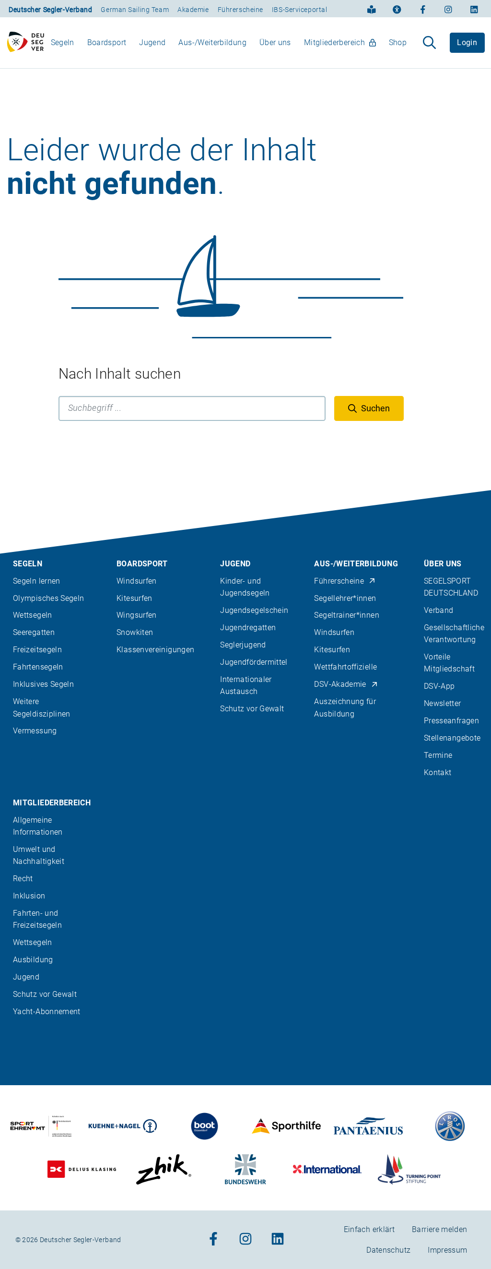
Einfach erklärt (369, 1229)
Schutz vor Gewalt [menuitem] (252, 708)
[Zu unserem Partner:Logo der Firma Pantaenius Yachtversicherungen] (368, 1126)
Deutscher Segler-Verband (50, 9)
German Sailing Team (135, 9)
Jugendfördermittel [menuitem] (253, 662)
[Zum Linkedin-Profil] (474, 8)
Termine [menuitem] (438, 755)
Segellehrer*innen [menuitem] (345, 598)
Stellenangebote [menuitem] (452, 737)
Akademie (193, 9)
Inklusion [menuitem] (29, 895)
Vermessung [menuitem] (35, 730)
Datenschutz (388, 1250)
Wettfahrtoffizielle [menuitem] (345, 666)
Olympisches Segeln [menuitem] (48, 598)
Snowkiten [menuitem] (135, 632)
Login (467, 42)
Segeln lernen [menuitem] (36, 581)
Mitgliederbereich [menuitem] (334, 42)
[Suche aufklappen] (429, 42)
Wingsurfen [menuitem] (137, 615)
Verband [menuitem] (439, 610)
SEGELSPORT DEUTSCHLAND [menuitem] (451, 587)
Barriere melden (439, 1229)
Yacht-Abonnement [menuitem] (47, 1011)
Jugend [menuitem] (152, 42)
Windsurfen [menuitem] (137, 581)
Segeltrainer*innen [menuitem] (346, 615)
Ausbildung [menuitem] (33, 959)
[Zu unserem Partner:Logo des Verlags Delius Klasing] (82, 1169)
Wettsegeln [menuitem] (32, 615)
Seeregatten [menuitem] (34, 632)
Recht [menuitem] (23, 878)
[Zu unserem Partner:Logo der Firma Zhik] (163, 1169)
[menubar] (228, 42)
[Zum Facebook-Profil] (423, 8)
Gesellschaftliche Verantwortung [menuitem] (454, 633)
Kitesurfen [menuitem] (134, 598)
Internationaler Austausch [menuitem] (245, 685)
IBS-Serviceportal (299, 9)
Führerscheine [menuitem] (339, 581)
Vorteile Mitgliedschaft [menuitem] (449, 662)
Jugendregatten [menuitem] (248, 627)
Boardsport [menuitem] (107, 42)
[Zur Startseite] (26, 42)
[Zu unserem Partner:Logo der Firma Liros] (450, 1126)
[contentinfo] (245, 879)
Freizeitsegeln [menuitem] (37, 649)
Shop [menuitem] (398, 42)
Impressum (447, 1250)
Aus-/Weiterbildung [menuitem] (212, 42)
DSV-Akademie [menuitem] (340, 684)
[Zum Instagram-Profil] (448, 8)
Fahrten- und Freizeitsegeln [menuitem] (37, 919)
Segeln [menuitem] (62, 42)
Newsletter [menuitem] (442, 703)
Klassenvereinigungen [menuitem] (155, 649)
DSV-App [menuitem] (439, 686)
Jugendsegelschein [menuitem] (254, 610)
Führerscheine (240, 9)
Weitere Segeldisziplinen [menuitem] (41, 707)
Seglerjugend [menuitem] (243, 644)
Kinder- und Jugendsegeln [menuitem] (244, 587)
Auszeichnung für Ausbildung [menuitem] (345, 707)
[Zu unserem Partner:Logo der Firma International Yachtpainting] (327, 1169)
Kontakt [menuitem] (438, 772)
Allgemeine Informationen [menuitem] (38, 826)
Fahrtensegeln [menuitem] (38, 666)
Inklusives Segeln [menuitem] (43, 684)
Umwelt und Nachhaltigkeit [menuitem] (38, 855)
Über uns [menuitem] (275, 42)
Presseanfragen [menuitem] (451, 720)
